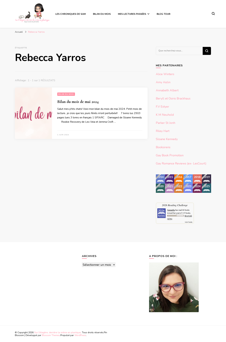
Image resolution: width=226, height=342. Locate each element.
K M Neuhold (165, 115)
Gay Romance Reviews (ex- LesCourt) (181, 163)
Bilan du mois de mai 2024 (78, 101)
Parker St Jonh (165, 123)
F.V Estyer (162, 107)
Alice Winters (165, 74)
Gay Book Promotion (169, 155)
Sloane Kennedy (167, 139)
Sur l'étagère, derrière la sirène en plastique (57, 332)
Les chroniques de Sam (70, 14)
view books (188, 222)
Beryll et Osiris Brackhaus (173, 98)
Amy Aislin (163, 82)
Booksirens (163, 147)
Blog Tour (163, 14)
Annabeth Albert (167, 90)
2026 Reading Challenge (175, 205)
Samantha (171, 210)
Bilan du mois (102, 14)
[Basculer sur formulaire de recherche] (213, 13)
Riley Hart (162, 131)
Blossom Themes (51, 335)
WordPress (80, 335)
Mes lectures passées (132, 14)
